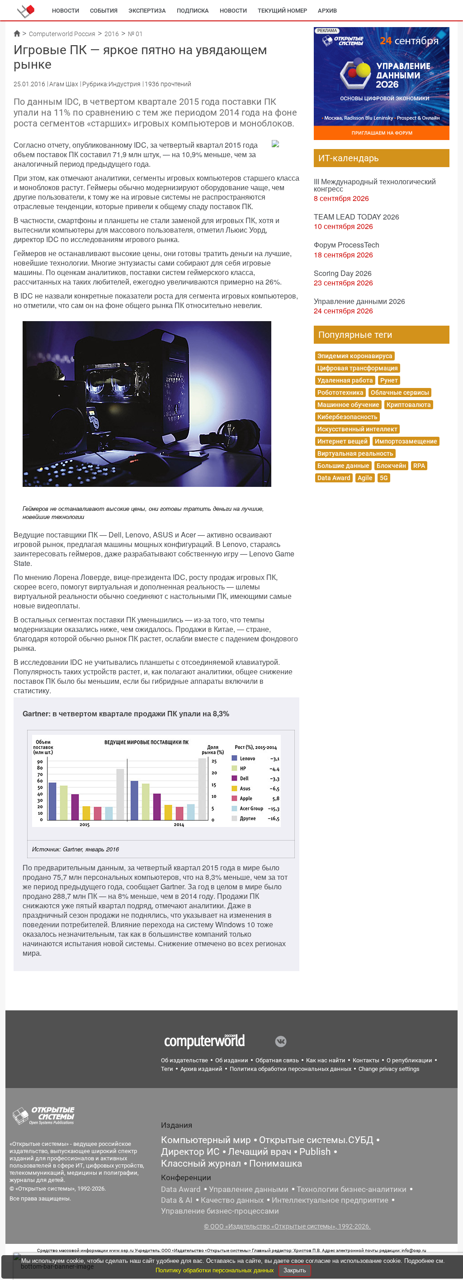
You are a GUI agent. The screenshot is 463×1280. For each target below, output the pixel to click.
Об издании (231, 1060)
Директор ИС (190, 1151)
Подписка (193, 10)
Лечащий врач (259, 1151)
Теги (167, 1068)
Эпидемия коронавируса (354, 356)
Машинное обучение (348, 404)
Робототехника (340, 392)
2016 (111, 33)
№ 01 (135, 33)
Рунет (389, 380)
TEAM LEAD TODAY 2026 (356, 216)
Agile (365, 477)
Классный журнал (201, 1163)
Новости (65, 10)
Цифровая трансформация (357, 368)
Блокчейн (391, 465)
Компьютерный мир (206, 1140)
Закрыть (294, 1270)
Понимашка (275, 1163)
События (104, 10)
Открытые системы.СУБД (316, 1140)
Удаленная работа (345, 380)
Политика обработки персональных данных (290, 1068)
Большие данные (343, 465)
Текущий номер (282, 10)
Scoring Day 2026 (343, 273)
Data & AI (177, 1200)
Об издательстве (184, 1060)
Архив (327, 10)
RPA (419, 465)
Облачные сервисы (400, 392)
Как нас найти (325, 1060)
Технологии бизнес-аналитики (351, 1189)
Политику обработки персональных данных (216, 1270)
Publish (315, 1151)
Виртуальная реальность (355, 453)
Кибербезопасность (347, 416)
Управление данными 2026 (359, 301)
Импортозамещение (406, 441)
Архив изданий (201, 1068)
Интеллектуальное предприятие (330, 1200)
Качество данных (232, 1200)
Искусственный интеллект (357, 429)
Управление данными (248, 1189)
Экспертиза (147, 10)
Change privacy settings (389, 1068)
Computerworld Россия (62, 33)
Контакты (366, 1060)
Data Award (333, 477)
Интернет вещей (342, 441)
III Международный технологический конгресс (375, 185)
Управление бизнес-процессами (220, 1210)
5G (384, 477)
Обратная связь (277, 1060)
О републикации (409, 1060)
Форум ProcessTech (346, 244)
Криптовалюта (409, 404)
